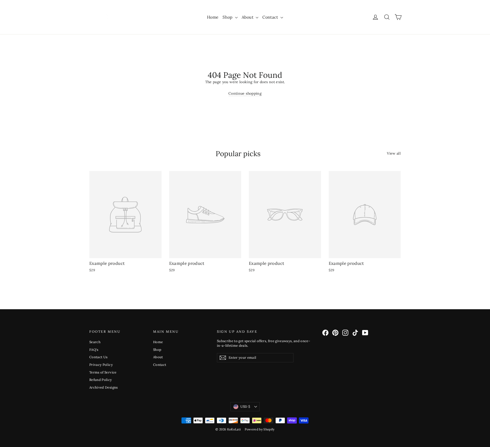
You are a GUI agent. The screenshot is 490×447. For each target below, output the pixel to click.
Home (212, 17)
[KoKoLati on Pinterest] (335, 333)
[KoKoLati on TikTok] (355, 333)
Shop (228, 17)
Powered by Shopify (259, 429)
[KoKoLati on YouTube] (365, 333)
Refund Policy (100, 380)
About (248, 17)
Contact (270, 17)
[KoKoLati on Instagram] (345, 333)
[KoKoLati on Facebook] (325, 333)
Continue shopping (245, 93)
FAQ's (94, 349)
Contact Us (98, 357)
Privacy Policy (101, 365)
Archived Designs (103, 387)
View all (394, 153)
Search (95, 342)
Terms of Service (103, 372)
